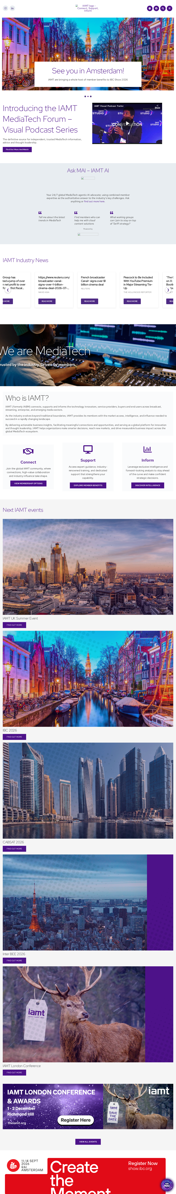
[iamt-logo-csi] (88, 5)
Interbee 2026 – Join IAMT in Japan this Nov (88, 76)
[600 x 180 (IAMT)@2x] (85, 1166)
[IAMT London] (88, 1094)
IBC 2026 (10, 740)
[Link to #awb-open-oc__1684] (169, 8)
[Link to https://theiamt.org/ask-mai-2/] (149, 8)
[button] (85, 106)
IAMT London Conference (22, 1075)
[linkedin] (12, 8)
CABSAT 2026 (13, 852)
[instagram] (5, 8)
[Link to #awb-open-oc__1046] (163, 8)
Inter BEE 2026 (14, 964)
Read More (43, 311)
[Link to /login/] (156, 8)
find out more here (94, 211)
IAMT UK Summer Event (20, 628)
